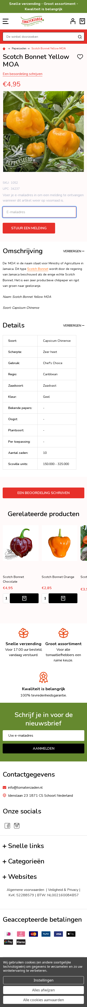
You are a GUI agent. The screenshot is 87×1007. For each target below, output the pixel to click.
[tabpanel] (59, 566)
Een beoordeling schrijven (22, 73)
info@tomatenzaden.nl (25, 787)
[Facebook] (7, 826)
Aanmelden (43, 748)
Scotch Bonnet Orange (58, 577)
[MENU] (5, 21)
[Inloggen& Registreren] (73, 21)
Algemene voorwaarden (26, 889)
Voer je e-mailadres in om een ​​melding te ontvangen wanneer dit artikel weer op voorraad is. (43, 198)
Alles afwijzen (43, 990)
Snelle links (26, 846)
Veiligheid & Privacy (63, 889)
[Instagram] (16, 826)
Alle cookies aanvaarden (43, 999)
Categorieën (26, 861)
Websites (22, 876)
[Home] (5, 48)
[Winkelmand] (82, 21)
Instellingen (44, 980)
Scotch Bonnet (37, 269)
